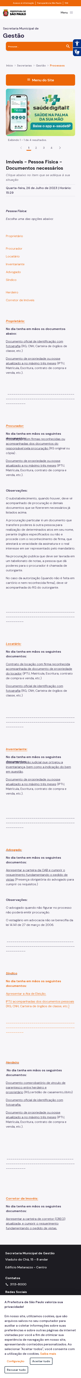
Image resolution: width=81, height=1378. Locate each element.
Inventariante (15, 264)
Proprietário (14, 236)
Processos (57, 65)
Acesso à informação (23, 3)
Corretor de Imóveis (20, 300)
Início (9, 65)
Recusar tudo (16, 1370)
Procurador (14, 248)
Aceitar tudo (41, 1361)
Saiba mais (48, 1354)
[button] (60, 148)
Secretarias (24, 65)
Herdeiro (12, 292)
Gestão (41, 65)
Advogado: (14, 850)
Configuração (15, 1361)
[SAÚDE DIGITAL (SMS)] (40, 112)
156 (66, 3)
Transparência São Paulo (49, 3)
